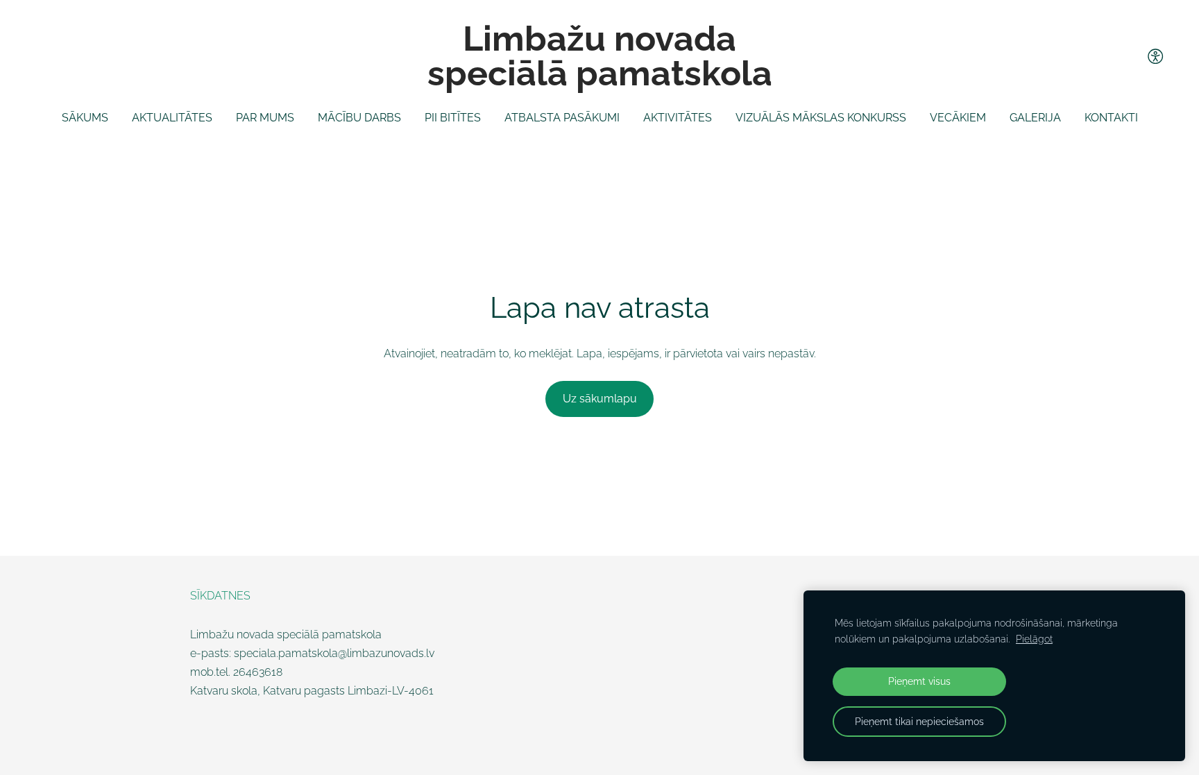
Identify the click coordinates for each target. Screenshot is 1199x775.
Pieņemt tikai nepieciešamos (919, 721)
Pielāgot (1034, 639)
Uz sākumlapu (600, 398)
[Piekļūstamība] (1155, 56)
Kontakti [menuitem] (1111, 117)
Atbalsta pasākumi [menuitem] (562, 117)
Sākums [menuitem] (85, 117)
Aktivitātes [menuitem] (677, 117)
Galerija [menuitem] (1035, 117)
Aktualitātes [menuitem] (172, 117)
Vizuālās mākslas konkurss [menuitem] (820, 117)
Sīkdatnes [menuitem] (220, 595)
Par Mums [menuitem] (265, 117)
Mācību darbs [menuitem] (359, 117)
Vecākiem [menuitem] (958, 117)
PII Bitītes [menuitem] (453, 117)
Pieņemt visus (919, 681)
